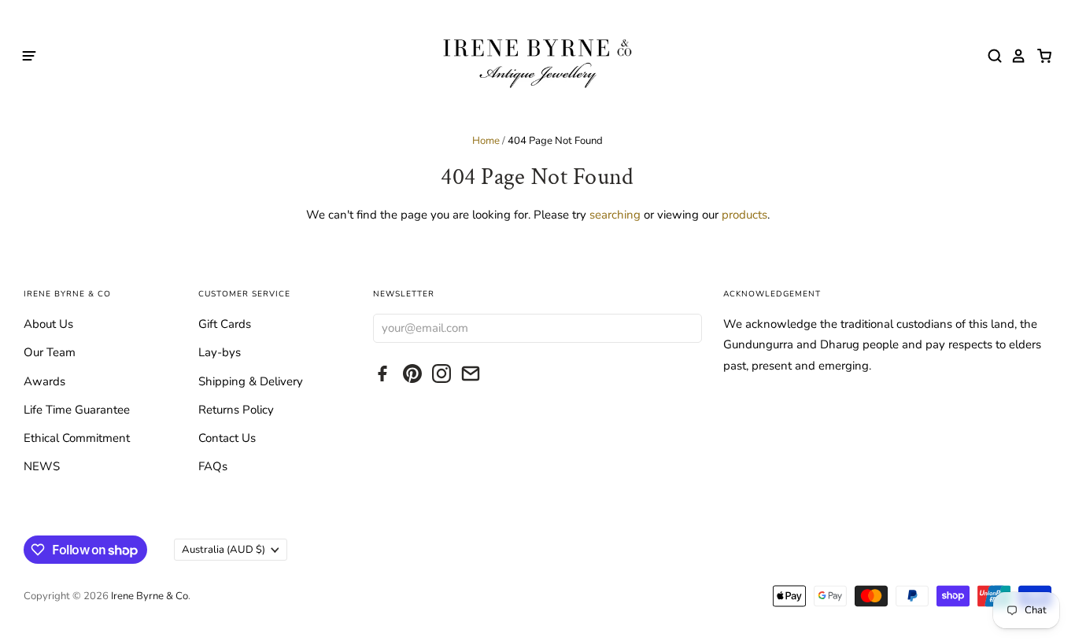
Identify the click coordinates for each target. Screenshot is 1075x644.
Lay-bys (219, 352)
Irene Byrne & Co (149, 596)
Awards (44, 381)
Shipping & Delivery (250, 381)
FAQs (212, 466)
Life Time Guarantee (77, 410)
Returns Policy (236, 410)
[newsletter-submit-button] (686, 327)
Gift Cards (224, 324)
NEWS (42, 466)
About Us (48, 324)
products (744, 215)
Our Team (50, 352)
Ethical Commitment (77, 438)
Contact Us (227, 438)
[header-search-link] (991, 56)
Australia (223, 550)
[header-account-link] (1014, 56)
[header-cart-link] (1040, 56)
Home (486, 141)
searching (615, 215)
